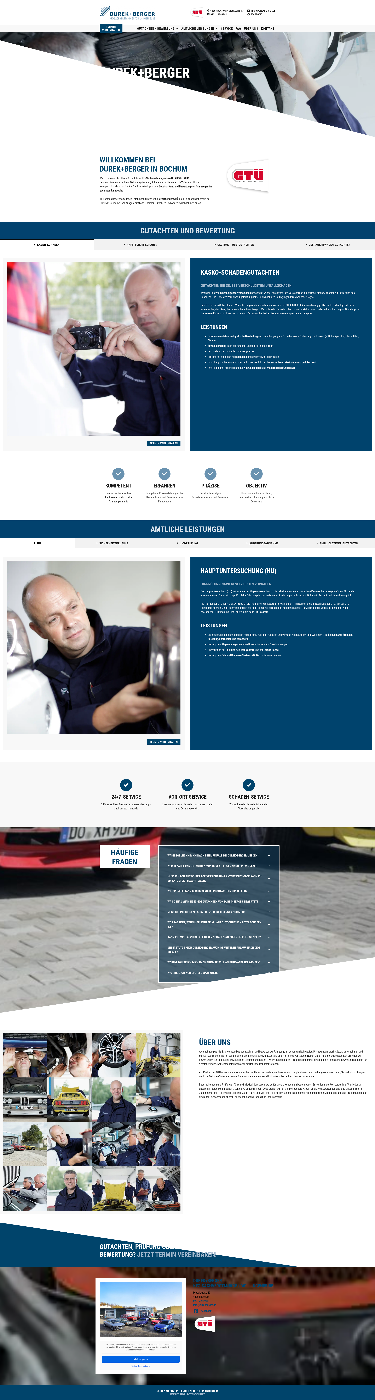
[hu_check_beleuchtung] (69, 1144)
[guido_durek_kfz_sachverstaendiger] (69, 1188)
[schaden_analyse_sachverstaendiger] (69, 1055)
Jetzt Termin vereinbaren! (177, 1254)
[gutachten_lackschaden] (25, 1188)
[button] (176, 28)
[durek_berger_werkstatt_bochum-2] (114, 1188)
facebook (206, 1311)
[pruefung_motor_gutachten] (158, 1055)
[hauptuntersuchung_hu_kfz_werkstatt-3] (114, 1144)
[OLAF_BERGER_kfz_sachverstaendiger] (114, 1099)
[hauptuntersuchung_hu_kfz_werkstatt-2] (158, 1144)
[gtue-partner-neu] (196, 12)
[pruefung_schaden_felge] (114, 1055)
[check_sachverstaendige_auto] (158, 1188)
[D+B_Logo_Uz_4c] (127, 12)
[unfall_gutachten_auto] (25, 1055)
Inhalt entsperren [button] (141, 1359)
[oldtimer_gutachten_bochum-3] (25, 1099)
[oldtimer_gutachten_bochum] (69, 1099)
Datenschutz (195, 1394)
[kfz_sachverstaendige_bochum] (25, 1144)
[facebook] (197, 1311)
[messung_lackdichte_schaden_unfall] (158, 1099)
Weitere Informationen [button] (141, 1366)
